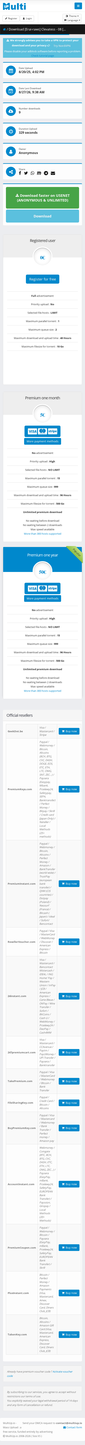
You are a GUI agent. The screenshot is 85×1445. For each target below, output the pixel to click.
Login (28, 18)
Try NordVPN (62, 46)
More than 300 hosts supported (42, 533)
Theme (72, 16)
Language (73, 20)
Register (12, 18)
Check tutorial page (42, 55)
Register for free (42, 279)
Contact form (74, 1427)
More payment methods (43, 441)
